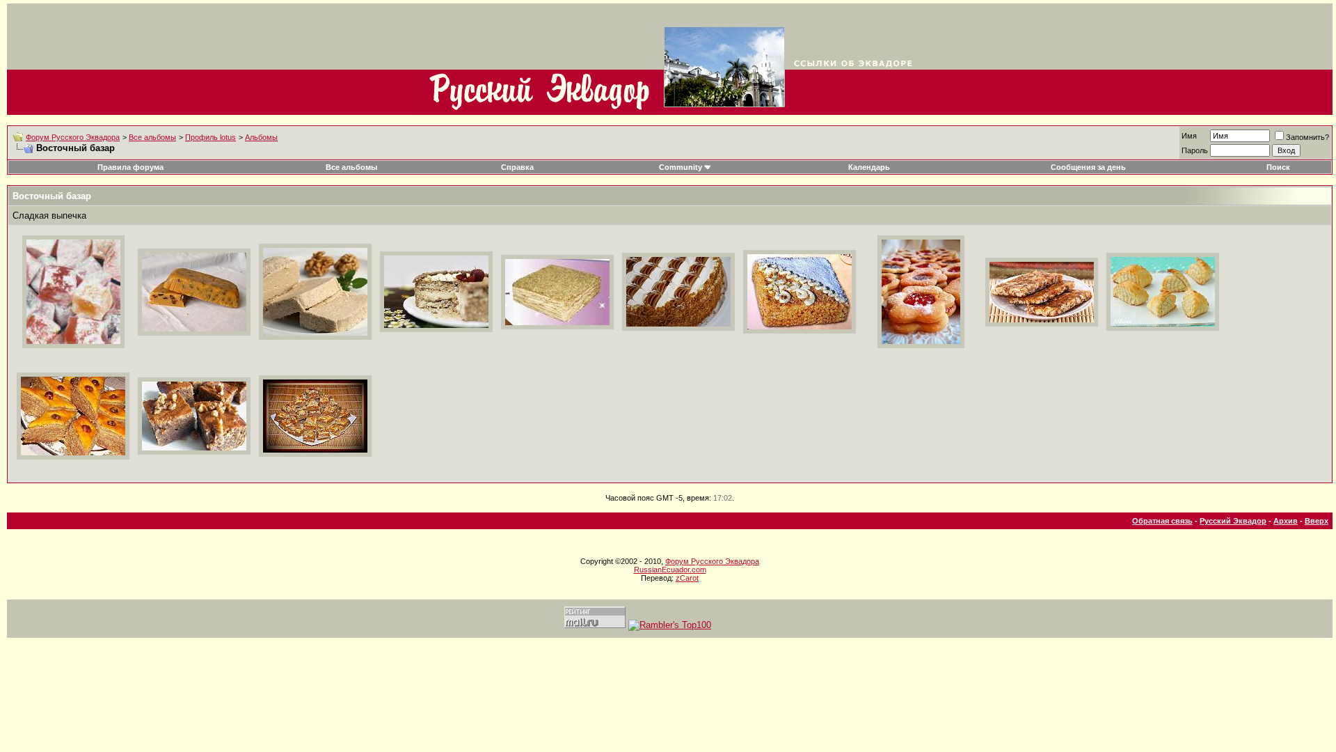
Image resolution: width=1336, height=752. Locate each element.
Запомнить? (1307, 137)
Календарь (869, 167)
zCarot (687, 578)
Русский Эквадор (1233, 521)
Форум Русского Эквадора (73, 137)
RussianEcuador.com (670, 569)
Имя (1189, 136)
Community (680, 167)
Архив (1285, 521)
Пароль (1195, 150)
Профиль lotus (210, 137)
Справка (517, 167)
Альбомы (261, 137)
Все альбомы (152, 137)
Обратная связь (1162, 521)
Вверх (1316, 521)
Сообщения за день (1088, 167)
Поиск (1278, 167)
